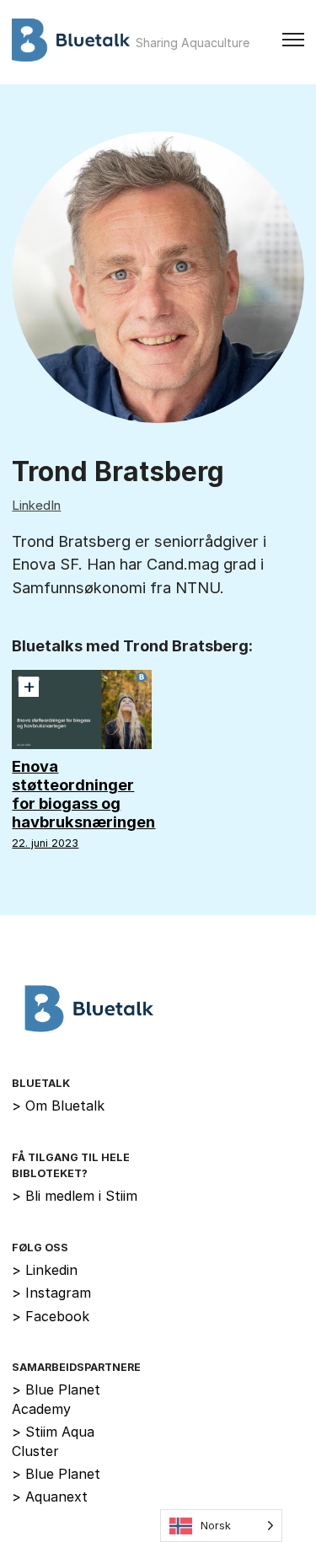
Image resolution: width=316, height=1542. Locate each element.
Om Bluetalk (58, 1105)
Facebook (50, 1316)
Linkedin (45, 1269)
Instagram (51, 1292)
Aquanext (50, 1496)
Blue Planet (56, 1473)
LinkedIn (36, 505)
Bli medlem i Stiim (74, 1195)
